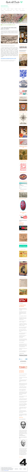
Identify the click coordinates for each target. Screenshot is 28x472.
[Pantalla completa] (26, 229)
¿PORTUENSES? (2, 10)
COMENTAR (22, 342)
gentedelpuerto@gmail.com (22, 435)
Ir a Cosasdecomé (21, 303)
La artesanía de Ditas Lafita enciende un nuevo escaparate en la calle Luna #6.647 (23, 411)
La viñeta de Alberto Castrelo (8, 10)
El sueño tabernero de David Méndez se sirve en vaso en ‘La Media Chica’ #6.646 (23, 415)
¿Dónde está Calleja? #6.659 (22, 375)
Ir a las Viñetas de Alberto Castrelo (23, 243)
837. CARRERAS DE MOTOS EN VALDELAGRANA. (22, 336)
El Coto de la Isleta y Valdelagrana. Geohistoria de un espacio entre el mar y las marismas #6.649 (23, 404)
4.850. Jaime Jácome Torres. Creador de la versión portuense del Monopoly (23, 340)
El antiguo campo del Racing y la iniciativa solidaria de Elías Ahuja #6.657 (23, 381)
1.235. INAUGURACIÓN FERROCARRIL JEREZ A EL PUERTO (9, 28)
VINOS (13, 10)
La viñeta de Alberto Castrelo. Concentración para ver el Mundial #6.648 (23, 408)
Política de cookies (6, 470)
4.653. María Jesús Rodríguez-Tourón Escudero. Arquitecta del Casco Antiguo (23, 324)
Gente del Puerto (4, 5)
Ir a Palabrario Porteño (21, 353)
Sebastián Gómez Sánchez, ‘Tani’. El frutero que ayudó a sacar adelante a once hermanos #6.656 (23, 384)
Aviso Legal (17, 10)
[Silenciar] (25, 229)
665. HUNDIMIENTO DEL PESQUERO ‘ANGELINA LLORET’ (22, 318)
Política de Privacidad (22, 10)
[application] (23, 228)
